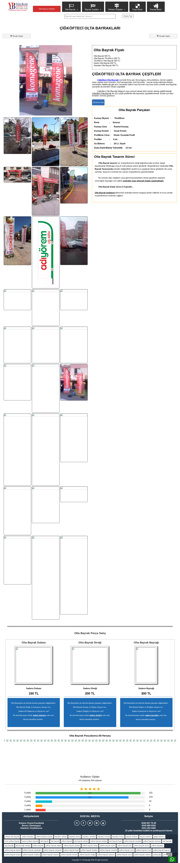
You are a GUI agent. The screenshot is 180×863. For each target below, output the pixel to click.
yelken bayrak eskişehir (53, 850)
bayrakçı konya (118, 837)
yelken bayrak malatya (31, 855)
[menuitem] (72, 6)
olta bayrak (44, 841)
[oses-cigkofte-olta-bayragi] (74, 185)
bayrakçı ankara (61, 837)
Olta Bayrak (70, 9)
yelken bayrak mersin (69, 855)
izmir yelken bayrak (12, 841)
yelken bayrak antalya (98, 841)
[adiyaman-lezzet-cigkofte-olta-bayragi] (45, 191)
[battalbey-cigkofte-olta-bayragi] (17, 299)
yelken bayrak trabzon (142, 855)
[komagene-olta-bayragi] (74, 382)
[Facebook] (83, 823)
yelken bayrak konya (13, 855)
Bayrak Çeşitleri (92, 9)
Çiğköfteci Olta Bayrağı (108, 80)
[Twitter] (90, 823)
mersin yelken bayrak (30, 841)
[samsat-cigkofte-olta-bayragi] (17, 560)
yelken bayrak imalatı (44, 837)
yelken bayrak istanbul (132, 841)
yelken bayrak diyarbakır (32, 850)
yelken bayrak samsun (151, 841)
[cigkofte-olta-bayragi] (74, 345)
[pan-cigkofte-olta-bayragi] (74, 494)
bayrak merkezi (132, 837)
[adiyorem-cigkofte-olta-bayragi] (45, 252)
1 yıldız (27, 809)
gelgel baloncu (159, 837)
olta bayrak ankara (81, 841)
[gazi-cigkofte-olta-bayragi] (45, 388)
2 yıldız (27, 805)
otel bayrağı (167, 841)
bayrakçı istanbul (88, 837)
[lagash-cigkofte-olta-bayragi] (17, 449)
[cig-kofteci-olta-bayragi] (45, 345)
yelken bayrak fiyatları (89, 850)
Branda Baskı (156, 9)
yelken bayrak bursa (141, 846)
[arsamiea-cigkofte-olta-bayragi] (74, 240)
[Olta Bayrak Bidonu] (34, 665)
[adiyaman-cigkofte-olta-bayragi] (17, 174)
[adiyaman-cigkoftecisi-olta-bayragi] (74, 141)
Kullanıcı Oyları (90, 776)
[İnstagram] (77, 823)
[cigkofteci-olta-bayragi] (17, 345)
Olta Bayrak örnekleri (47, 9)
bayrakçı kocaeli (104, 837)
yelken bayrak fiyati (71, 850)
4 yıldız (27, 797)
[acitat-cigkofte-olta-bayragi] (45, 141)
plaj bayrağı (9, 846)
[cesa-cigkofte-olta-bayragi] (45, 307)
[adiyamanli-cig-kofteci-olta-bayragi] (17, 240)
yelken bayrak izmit (143, 850)
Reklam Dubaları (115, 9)
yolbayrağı (157, 855)
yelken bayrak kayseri (161, 850)
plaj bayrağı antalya (23, 846)
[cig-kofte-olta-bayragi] (17, 382)
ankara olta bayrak (12, 837)
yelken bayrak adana (53, 846)
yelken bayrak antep (90, 846)
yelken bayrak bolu (124, 846)
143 (151, 797)
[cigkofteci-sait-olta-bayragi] (74, 299)
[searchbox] (90, 16)
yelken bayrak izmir (126, 850)
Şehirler (47, 3)
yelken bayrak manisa (50, 855)
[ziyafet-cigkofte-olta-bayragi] (74, 575)
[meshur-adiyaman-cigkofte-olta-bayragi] (45, 504)
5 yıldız (27, 793)
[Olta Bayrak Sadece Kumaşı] (146, 665)
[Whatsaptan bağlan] (172, 859)
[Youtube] (103, 823)
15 (150, 801)
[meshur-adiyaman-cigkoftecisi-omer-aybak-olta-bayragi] (74, 437)
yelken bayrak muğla (87, 855)
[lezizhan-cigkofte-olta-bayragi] (45, 449)
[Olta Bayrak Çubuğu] (90, 665)
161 (151, 793)
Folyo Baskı (137, 9)
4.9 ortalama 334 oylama (90, 780)
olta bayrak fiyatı (115, 841)
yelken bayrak (66, 841)
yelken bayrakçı (27, 837)
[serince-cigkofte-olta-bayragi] (45, 578)
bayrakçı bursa (74, 837)
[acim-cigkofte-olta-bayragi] (17, 135)
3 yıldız (27, 801)
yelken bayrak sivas (124, 855)
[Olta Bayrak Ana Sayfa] (17, 6)
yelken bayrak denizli (13, 850)
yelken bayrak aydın (107, 846)
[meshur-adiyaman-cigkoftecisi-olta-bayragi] (17, 510)
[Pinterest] (97, 823)
